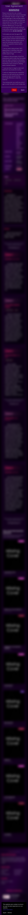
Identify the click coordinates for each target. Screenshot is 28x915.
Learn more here (7, 909)
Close (14, 90)
